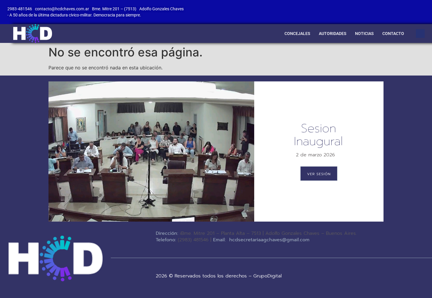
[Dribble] (410, 7)
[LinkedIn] (398, 7)
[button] (420, 33)
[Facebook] (374, 7)
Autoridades (332, 33)
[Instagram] (422, 7)
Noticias (364, 33)
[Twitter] (386, 7)
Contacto (393, 33)
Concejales (297, 33)
